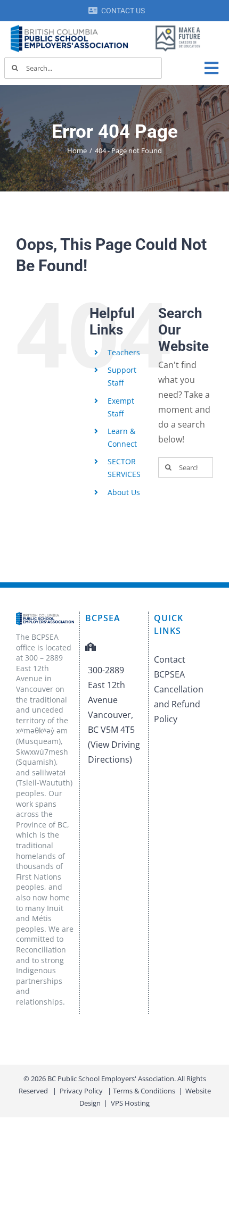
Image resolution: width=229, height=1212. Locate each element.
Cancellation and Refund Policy (178, 704)
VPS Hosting (130, 1103)
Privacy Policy (81, 1091)
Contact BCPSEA (169, 667)
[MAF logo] (178, 26)
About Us (124, 492)
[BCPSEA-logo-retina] (69, 29)
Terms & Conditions (144, 1091)
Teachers (124, 352)
